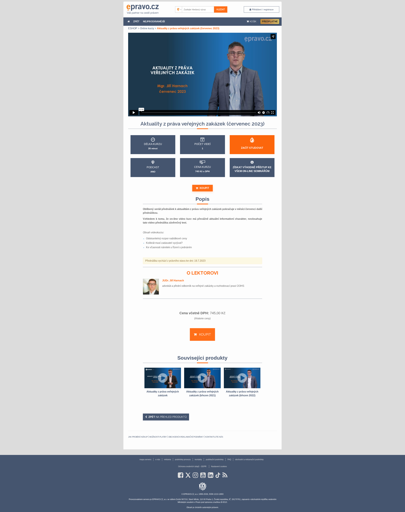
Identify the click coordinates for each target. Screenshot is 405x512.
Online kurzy (147, 28)
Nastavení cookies (219, 466)
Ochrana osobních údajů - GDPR (192, 466)
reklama (167, 459)
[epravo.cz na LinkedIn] (210, 475)
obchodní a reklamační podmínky (186, 437)
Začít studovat (252, 147)
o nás (157, 459)
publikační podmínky (215, 459)
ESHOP (132, 28)
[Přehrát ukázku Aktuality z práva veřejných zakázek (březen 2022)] (242, 378)
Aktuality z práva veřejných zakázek (162, 393)
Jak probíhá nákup (138, 437)
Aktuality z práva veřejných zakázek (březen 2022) (242, 393)
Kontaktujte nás (214, 437)
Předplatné (270, 21)
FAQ (229, 459)
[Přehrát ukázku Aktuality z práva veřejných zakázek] (162, 378)
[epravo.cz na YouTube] (203, 475)
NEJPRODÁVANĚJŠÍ (154, 21)
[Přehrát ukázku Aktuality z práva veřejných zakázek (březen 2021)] (202, 378)
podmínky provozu (183, 459)
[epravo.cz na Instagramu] (195, 475)
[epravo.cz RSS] (224, 475)
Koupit (204, 188)
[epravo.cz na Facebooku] (180, 475)
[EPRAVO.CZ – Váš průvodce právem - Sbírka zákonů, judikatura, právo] (143, 9)
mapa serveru (145, 459)
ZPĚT (136, 21)
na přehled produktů (167, 416)
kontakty (198, 459)
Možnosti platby (158, 437)
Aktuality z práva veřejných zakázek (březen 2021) (202, 393)
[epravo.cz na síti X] (187, 475)
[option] (162, 382)
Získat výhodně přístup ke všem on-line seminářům (252, 169)
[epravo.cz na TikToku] (217, 475)
